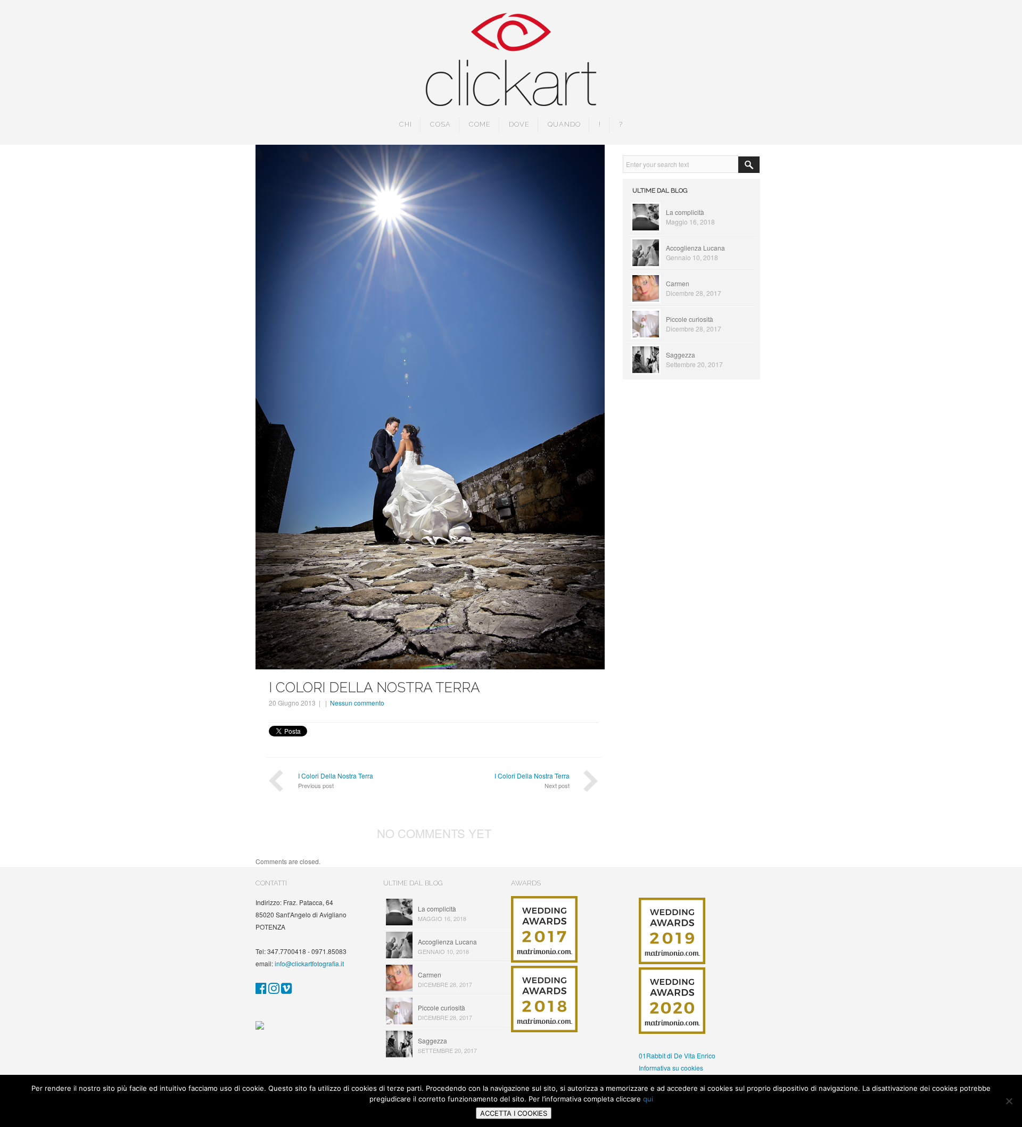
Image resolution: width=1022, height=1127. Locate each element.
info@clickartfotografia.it (309, 963)
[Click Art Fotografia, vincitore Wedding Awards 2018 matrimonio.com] (544, 1029)
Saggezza (680, 354)
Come (480, 124)
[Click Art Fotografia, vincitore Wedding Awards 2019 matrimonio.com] (672, 961)
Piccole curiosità (689, 319)
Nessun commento (357, 702)
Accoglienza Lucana (695, 247)
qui (648, 1099)
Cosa (440, 124)
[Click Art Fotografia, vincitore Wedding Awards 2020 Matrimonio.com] (672, 1030)
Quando (564, 124)
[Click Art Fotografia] (261, 990)
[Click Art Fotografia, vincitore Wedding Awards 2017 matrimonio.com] (544, 959)
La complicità (685, 212)
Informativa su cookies (671, 1067)
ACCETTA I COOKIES (513, 1113)
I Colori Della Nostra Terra (335, 775)
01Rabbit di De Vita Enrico (677, 1055)
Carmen (677, 283)
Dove (519, 124)
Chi (405, 124)
